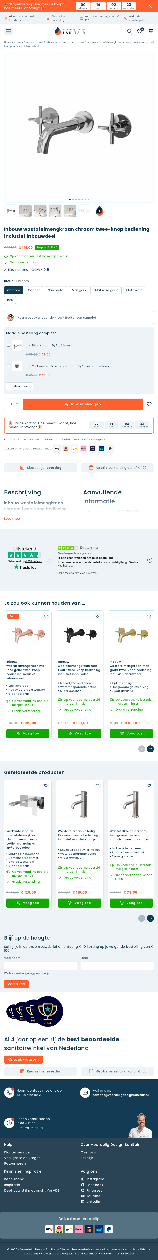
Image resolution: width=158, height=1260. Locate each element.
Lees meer (12, 518)
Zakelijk (87, 1158)
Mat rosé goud (106, 290)
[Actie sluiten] (150, 6)
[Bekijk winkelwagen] (151, 31)
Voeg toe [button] (31, 733)
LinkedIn (93, 1202)
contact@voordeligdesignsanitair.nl (120, 1095)
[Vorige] (141, 748)
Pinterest (94, 1190)
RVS (10, 300)
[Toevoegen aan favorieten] (149, 404)
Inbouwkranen (34, 42)
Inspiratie (12, 1185)
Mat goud (79, 290)
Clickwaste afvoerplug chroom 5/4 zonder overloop (70, 366)
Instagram (95, 1179)
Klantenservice (17, 1152)
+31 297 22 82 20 (29, 1095)
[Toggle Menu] (8, 31)
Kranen (18, 42)
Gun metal (56, 290)
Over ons (88, 1152)
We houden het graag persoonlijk (26, 973)
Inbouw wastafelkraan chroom (65, 42)
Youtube (93, 1196)
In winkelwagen (86, 404)
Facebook (94, 1185)
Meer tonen (21, 386)
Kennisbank (14, 1179)
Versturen (16, 984)
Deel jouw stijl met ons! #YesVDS (32, 1190)
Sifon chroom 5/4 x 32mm (51, 345)
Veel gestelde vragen (22, 1158)
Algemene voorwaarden (119, 1249)
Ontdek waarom (23, 1059)
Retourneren (15, 1163)
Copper (34, 290)
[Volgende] (150, 748)
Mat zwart (134, 290)
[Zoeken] (129, 31)
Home (7, 42)
